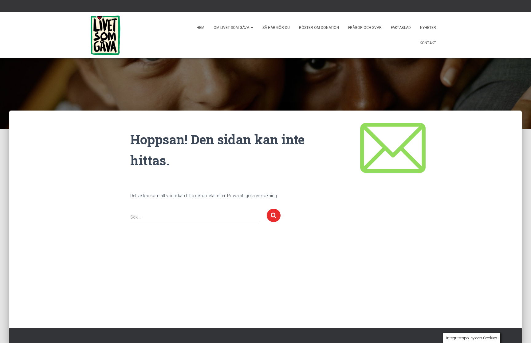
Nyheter (428, 27)
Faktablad (401, 27)
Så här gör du (276, 27)
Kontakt (428, 43)
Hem (200, 27)
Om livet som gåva (232, 27)
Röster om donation (319, 27)
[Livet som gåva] (105, 35)
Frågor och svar (365, 27)
